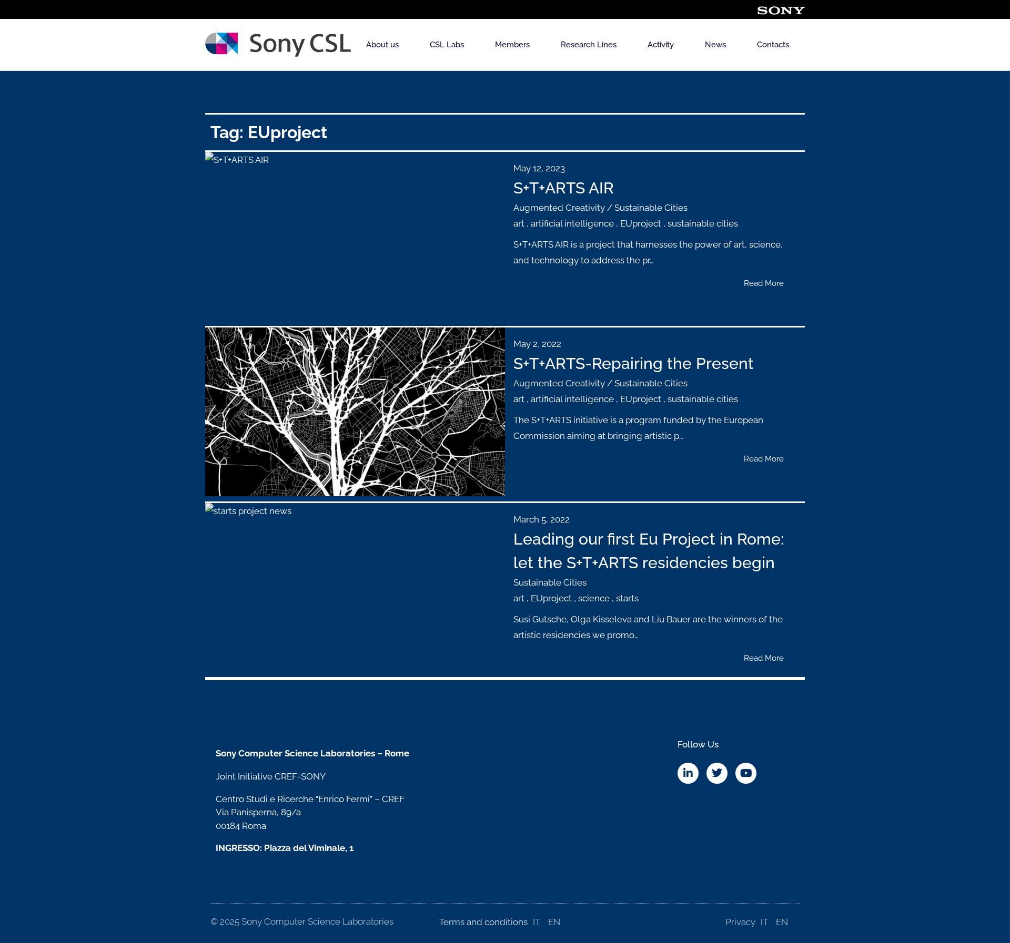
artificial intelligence (572, 223)
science (594, 598)
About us (382, 44)
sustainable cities (703, 223)
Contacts (773, 44)
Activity (661, 44)
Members (512, 44)
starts (627, 598)
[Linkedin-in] (688, 773)
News (715, 44)
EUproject (640, 223)
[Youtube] (745, 773)
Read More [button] (764, 283)
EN (554, 922)
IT (536, 922)
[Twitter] (717, 773)
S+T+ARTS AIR (563, 188)
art (518, 223)
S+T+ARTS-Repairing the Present (633, 363)
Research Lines (589, 44)
